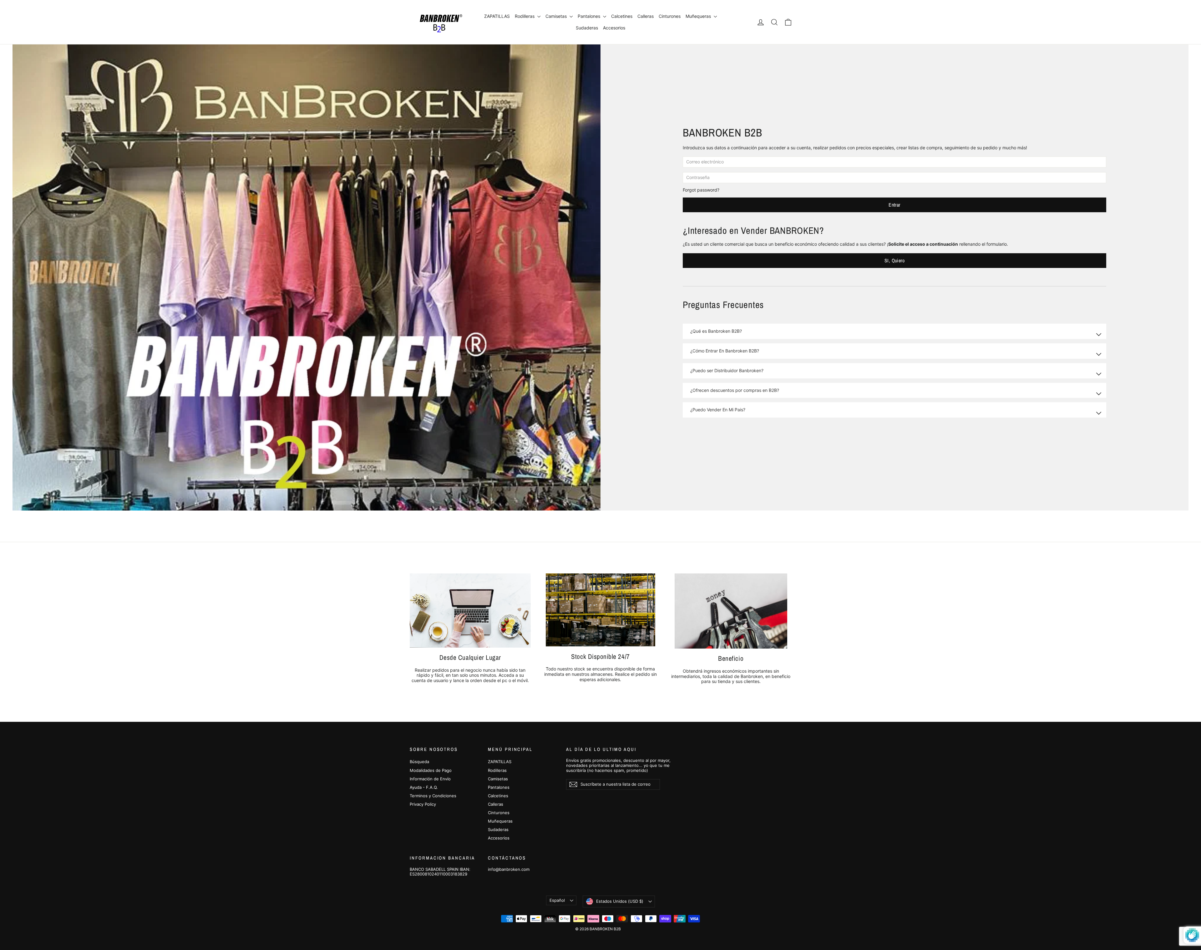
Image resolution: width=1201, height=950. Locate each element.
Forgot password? (701, 190)
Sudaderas (587, 27)
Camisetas (556, 16)
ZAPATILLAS (497, 16)
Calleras (645, 16)
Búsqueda (419, 761)
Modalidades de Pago (431, 770)
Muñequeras (699, 16)
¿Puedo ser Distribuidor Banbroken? (726, 370)
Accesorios (614, 27)
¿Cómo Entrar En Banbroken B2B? (724, 350)
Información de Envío (430, 778)
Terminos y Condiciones (433, 795)
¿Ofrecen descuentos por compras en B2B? (734, 390)
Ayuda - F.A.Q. (424, 787)
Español (557, 900)
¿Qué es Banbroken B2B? (716, 331)
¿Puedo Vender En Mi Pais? (717, 409)
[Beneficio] (731, 611)
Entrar (894, 204)
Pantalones (589, 16)
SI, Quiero (894, 260)
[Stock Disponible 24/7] (600, 609)
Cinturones (670, 16)
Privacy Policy (423, 804)
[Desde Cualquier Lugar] (470, 610)
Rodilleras (525, 16)
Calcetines (621, 16)
